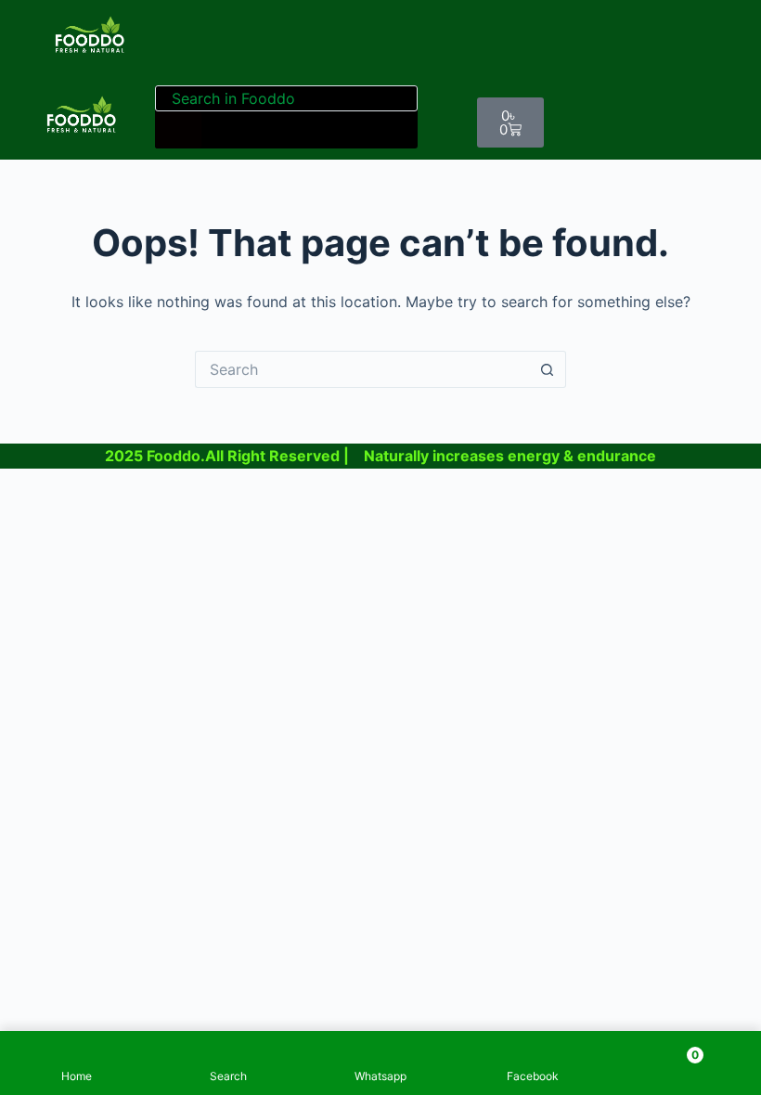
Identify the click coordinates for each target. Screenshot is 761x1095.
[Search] (178, 129)
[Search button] (547, 369)
